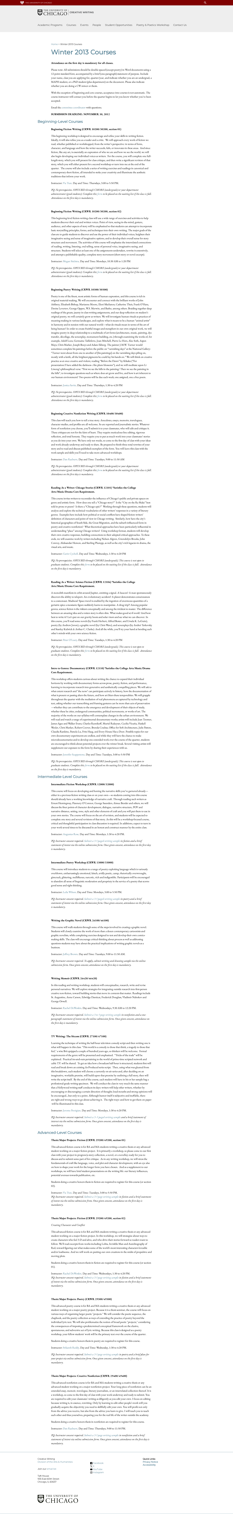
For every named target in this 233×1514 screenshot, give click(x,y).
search (205, 2)
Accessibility (149, 1465)
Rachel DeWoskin (72, 1008)
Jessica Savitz (69, 385)
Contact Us (180, 25)
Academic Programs (50, 25)
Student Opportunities (118, 25)
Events (84, 25)
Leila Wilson (69, 892)
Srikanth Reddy (71, 1347)
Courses (71, 25)
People (96, 25)
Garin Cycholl (70, 553)
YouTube (97, 1469)
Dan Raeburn (70, 459)
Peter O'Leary (70, 640)
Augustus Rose (71, 834)
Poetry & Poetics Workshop (152, 25)
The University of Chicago (38, 3)
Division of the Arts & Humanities (55, 1462)
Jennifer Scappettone (74, 754)
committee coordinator (73, 107)
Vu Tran (67, 183)
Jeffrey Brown (70, 954)
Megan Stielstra (71, 261)
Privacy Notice (150, 1462)
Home (54, 44)
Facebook (98, 1463)
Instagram (98, 1472)
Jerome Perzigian (72, 1110)
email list (51, 1469)
